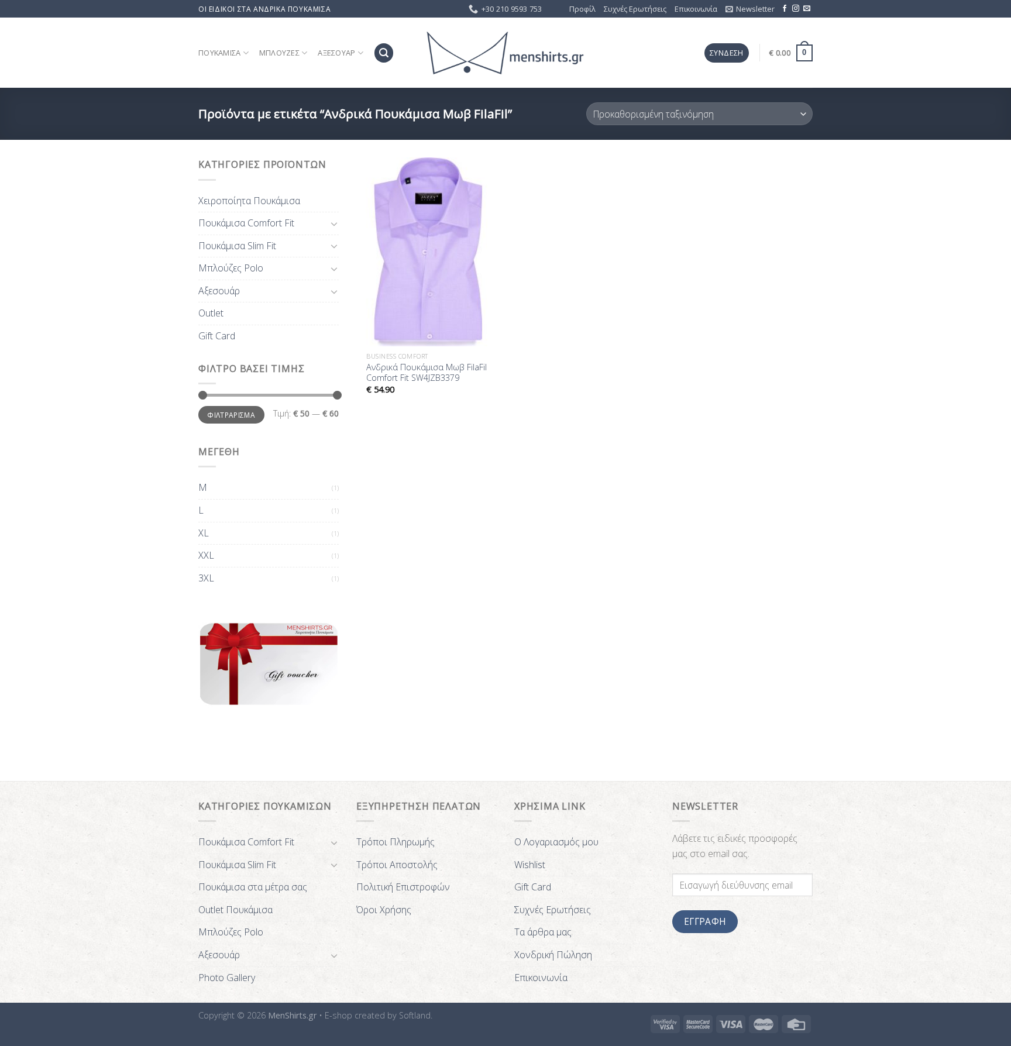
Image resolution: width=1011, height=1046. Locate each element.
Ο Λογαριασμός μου (556, 841)
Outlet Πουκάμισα (235, 909)
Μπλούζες (279, 52)
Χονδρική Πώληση (553, 954)
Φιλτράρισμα (231, 414)
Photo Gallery (226, 977)
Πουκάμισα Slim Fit (237, 245)
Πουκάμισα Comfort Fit (246, 222)
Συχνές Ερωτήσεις (635, 9)
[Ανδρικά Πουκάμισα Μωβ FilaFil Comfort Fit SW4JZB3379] (428, 251)
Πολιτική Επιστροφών (403, 886)
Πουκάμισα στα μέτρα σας (252, 886)
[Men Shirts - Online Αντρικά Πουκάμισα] (505, 53)
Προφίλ (582, 9)
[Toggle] (334, 223)
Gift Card (216, 335)
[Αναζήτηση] (383, 53)
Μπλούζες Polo (230, 268)
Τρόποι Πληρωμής (395, 841)
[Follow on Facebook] (784, 9)
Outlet (210, 313)
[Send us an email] (806, 9)
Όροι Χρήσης (383, 909)
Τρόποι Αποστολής (397, 864)
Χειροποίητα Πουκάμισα (249, 200)
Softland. (415, 1015)
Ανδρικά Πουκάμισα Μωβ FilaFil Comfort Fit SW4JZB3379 (426, 373)
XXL (206, 555)
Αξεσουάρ (336, 52)
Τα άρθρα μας (543, 931)
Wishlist (529, 864)
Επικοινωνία (696, 9)
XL (203, 533)
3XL (206, 578)
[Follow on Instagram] (795, 9)
